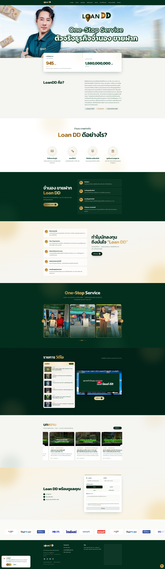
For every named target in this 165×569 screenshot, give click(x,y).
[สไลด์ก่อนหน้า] (3, 31)
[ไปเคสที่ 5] (83, 340)
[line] (53, 559)
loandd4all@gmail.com (68, 550)
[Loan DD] (47, 2)
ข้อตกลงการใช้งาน (57, 562)
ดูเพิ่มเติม (99, 398)
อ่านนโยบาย (24, 561)
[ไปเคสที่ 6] (85, 340)
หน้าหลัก (71, 2)
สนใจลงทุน (83, 2)
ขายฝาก (77, 2)
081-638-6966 (67, 547)
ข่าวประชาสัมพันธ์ (111, 2)
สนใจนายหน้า (111, 490)
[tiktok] (47, 559)
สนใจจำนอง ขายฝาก (50, 204)
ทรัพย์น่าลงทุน (90, 2)
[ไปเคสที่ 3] (80, 340)
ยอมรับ (9, 564)
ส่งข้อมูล (103, 508)
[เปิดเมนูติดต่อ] (162, 566)
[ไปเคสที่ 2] (79, 340)
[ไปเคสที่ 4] (81, 340)
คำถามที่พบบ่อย (103, 2)
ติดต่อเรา (119, 2)
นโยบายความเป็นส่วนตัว (97, 505)
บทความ (96, 2)
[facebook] (44, 559)
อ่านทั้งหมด (117, 428)
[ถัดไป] (121, 320)
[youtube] (50, 559)
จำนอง (94, 487)
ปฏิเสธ (14, 564)
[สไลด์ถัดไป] (161, 31)
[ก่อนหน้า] (43, 320)
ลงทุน (94, 490)
